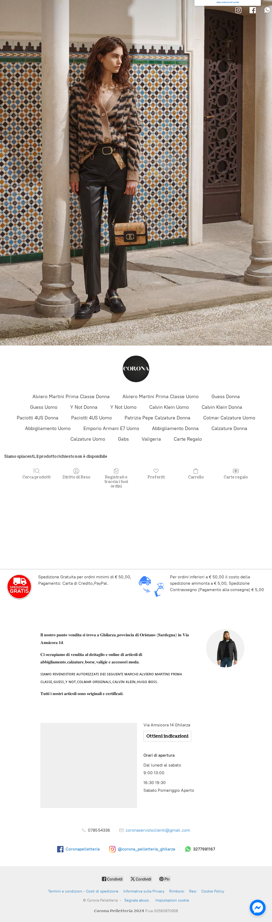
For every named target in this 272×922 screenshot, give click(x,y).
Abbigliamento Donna (175, 428)
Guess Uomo (43, 407)
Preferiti (156, 477)
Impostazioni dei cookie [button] (227, 2)
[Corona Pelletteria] (136, 369)
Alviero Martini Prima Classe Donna (71, 396)
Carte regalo (236, 477)
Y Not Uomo (123, 407)
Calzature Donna (229, 428)
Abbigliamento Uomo (48, 428)
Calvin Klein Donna (222, 407)
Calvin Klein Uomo (169, 407)
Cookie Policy (212, 891)
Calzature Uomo (87, 439)
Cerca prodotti (36, 477)
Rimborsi (176, 891)
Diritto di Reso (76, 477)
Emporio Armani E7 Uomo (111, 428)
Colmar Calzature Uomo (229, 418)
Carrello (196, 477)
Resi (193, 891)
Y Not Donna (83, 407)
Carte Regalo (188, 439)
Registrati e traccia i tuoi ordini (116, 482)
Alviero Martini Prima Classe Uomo (160, 396)
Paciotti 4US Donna (37, 418)
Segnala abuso (136, 900)
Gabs (123, 439)
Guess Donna (225, 396)
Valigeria (151, 439)
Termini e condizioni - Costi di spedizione (83, 891)
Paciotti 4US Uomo (91, 418)
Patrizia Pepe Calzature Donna (157, 418)
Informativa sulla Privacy (143, 891)
